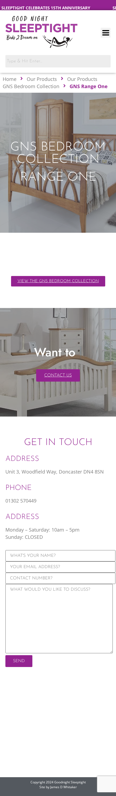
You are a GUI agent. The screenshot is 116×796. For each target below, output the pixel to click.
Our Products (42, 79)
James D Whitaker (63, 787)
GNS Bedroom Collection (31, 86)
